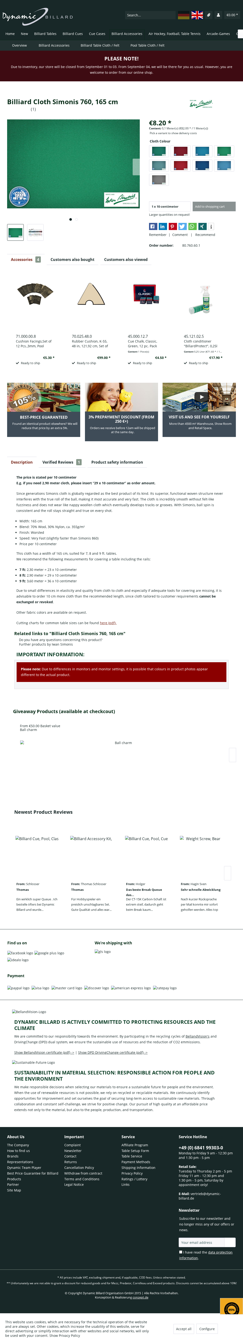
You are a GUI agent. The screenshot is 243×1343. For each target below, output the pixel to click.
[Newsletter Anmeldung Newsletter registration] (230, 1242)
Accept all (184, 1329)
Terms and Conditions (81, 1179)
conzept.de (140, 1297)
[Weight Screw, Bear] (201, 854)
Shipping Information (138, 1167)
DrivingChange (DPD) (30, 1042)
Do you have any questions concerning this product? (60, 639)
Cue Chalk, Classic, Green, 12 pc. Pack (142, 343)
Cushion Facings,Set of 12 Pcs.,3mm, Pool (33, 343)
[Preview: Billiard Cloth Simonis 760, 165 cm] (15, 232)
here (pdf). (108, 623)
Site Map (14, 1190)
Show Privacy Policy (64, 1335)
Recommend (204, 234)
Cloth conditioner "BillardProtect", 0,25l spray (200, 343)
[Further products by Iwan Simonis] (201, 106)
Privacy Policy (132, 1173)
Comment (180, 234)
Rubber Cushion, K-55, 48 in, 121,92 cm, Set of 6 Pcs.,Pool (90, 343)
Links (126, 1184)
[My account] (218, 15)
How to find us (18, 1150)
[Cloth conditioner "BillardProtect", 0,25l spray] (203, 299)
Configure (207, 1329)
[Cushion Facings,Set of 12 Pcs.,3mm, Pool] (35, 299)
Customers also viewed (126, 259)
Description (22, 462)
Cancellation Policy (79, 1167)
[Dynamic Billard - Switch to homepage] (37, 17)
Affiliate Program (135, 1145)
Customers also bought (72, 259)
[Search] (172, 15)
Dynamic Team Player (24, 1167)
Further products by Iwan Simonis (45, 644)
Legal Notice (74, 1184)
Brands (13, 1156)
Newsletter (73, 1150)
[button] (153, 226)
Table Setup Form (135, 1150)
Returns (70, 1162)
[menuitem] (150, 15)
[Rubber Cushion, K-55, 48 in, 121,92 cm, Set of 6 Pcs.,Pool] (91, 299)
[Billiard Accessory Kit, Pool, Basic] (91, 854)
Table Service (132, 1156)
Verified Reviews (61, 462)
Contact (70, 1156)
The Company (18, 1145)
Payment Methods (136, 1162)
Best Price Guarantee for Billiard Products (32, 1176)
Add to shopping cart (210, 206)
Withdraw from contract (83, 1173)
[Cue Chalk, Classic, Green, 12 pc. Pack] (147, 299)
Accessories (25, 259)
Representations (20, 1162)
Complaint (72, 1145)
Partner (13, 1184)
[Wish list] (209, 15)
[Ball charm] (121, 759)
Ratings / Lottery (134, 1179)
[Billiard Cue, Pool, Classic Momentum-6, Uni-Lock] (36, 854)
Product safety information (117, 462)
